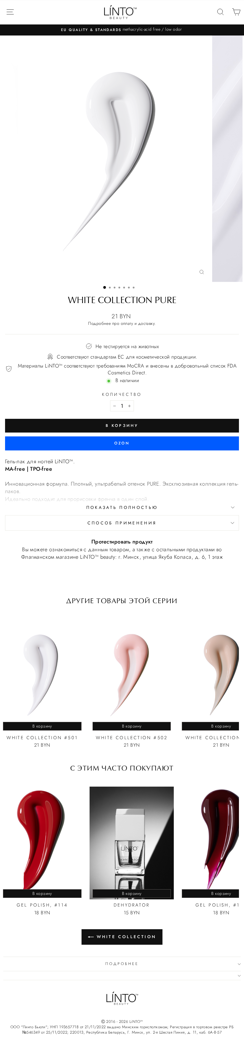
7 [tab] (133, 287)
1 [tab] (104, 287)
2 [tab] (110, 287)
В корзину (42, 726)
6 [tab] (129, 287)
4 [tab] (119, 287)
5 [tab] (124, 287)
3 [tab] (114, 287)
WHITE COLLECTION (126, 937)
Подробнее (99, 323)
